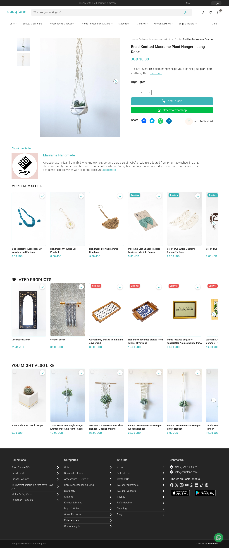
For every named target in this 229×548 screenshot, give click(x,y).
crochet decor (57, 339)
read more (156, 73)
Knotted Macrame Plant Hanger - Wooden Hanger (145, 427)
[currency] (212, 3)
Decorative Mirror (21, 339)
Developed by (206, 543)
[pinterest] (206, 485)
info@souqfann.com (186, 472)
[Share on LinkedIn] (169, 121)
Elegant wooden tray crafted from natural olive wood (145, 341)
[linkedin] (196, 485)
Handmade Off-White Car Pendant (63, 250)
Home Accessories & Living (160, 39)
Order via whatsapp (175, 110)
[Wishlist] (211, 12)
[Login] (203, 12)
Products (142, 39)
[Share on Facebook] (143, 120)
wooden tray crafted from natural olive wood (106, 341)
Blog (188, 3)
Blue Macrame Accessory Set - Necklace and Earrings (28, 250)
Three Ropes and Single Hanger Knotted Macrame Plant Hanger (66, 427)
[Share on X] (152, 120)
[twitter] (177, 485)
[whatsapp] (191, 485)
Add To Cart (175, 101)
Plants (178, 39)
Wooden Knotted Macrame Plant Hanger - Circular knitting (106, 427)
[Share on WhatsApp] (160, 121)
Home (134, 39)
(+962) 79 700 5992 (186, 467)
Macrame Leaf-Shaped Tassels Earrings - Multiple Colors (144, 250)
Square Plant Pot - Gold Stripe (27, 425)
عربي (218, 3)
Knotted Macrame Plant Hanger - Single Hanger (184, 427)
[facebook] (172, 485)
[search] (186, 12)
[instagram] (182, 485)
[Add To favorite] (42, 196)
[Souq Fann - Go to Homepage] (16, 12)
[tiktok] (201, 485)
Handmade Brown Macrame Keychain (103, 250)
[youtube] (186, 485)
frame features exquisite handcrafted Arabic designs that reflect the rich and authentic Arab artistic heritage (183, 341)
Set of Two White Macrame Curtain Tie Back (181, 250)
